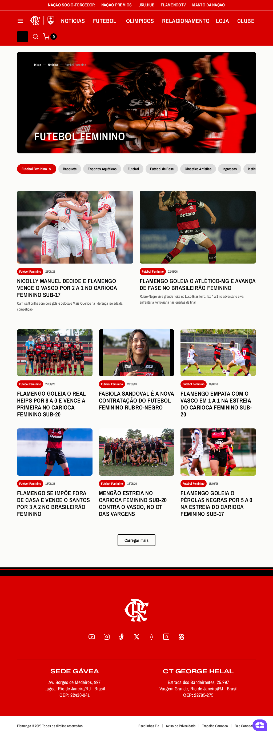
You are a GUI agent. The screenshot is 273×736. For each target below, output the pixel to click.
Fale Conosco (244, 725)
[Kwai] (181, 636)
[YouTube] (91, 636)
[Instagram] (106, 636)
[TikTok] (121, 636)
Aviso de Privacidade (180, 725)
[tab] (36, 169)
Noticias (53, 65)
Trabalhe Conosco (215, 725)
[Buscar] (35, 36)
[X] (136, 636)
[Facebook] (151, 636)
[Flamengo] (43, 20)
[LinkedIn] (166, 636)
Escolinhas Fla (148, 725)
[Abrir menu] (20, 21)
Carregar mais (136, 540)
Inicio (37, 65)
